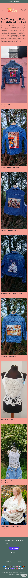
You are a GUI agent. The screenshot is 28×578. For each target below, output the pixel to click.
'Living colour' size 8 (6, 104)
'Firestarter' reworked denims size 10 (10, 167)
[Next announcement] (25, 1)
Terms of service (23, 572)
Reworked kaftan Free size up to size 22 (11, 526)
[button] (2, 9)
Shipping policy (12, 574)
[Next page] (19, 533)
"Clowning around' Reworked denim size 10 (11, 293)
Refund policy (9, 572)
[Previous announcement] (2, 1)
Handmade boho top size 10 (8, 419)
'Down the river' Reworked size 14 (9, 356)
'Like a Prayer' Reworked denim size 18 (10, 230)
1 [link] (8, 533)
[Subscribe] (22, 543)
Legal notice (18, 574)
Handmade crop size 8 (6, 480)
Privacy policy (15, 572)
